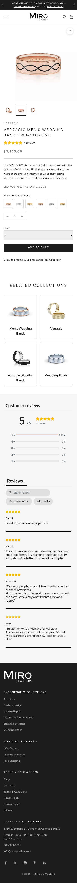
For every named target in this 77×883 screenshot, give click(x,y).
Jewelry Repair (12, 711)
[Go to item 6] (33, 110)
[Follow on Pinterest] (35, 863)
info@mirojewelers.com (17, 851)
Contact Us (10, 785)
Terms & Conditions (15, 791)
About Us (9, 699)
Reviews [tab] (16, 480)
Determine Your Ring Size (18, 717)
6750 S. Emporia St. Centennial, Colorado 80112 (32, 829)
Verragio (11, 123)
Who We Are (11, 748)
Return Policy (11, 798)
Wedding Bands (13, 730)
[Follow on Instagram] (25, 863)
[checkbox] (43, 501)
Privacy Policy (12, 804)
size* (7, 228)
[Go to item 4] (9, 110)
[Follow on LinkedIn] (44, 863)
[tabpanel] (38, 568)
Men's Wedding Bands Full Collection (38, 260)
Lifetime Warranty (14, 754)
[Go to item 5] (21, 110)
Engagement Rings (15, 724)
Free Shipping (12, 761)
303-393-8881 (55, 6)
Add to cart (38, 247)
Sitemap (8, 810)
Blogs (7, 779)
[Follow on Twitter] (15, 863)
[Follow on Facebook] (5, 863)
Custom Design (13, 705)
